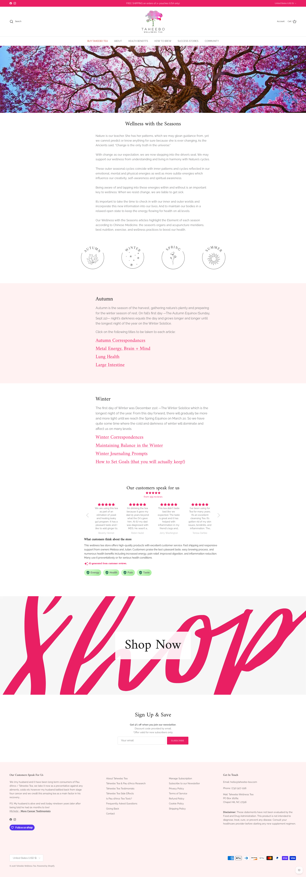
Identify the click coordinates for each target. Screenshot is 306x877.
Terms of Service (178, 793)
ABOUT (118, 41)
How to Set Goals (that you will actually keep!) (140, 462)
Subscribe (177, 740)
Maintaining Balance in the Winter (129, 445)
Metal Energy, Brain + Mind (123, 348)
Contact (110, 813)
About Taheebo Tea (116, 778)
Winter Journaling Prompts (122, 454)
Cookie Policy (176, 803)
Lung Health (107, 357)
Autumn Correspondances (120, 340)
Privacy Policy (176, 788)
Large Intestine (110, 365)
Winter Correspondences (119, 437)
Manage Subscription (180, 778)
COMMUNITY (212, 41)
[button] (88, 515)
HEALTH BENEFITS (138, 41)
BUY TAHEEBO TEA (97, 41)
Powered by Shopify (46, 866)
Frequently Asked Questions (121, 803)
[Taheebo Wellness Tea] (153, 21)
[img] (153, 493)
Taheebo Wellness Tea (26, 866)
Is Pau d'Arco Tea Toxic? (119, 798)
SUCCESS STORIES (188, 41)
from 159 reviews (153, 496)
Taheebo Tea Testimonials (120, 788)
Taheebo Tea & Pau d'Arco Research (126, 783)
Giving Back (112, 808)
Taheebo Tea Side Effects (120, 793)
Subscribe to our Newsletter (184, 783)
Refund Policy (176, 798)
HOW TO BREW (162, 41)
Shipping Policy (177, 808)
